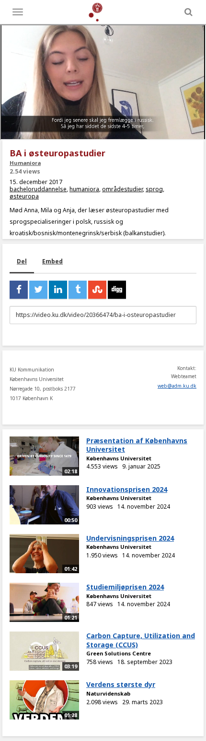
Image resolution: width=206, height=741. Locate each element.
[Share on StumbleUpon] (97, 290)
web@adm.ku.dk (177, 385)
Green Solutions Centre (118, 653)
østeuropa (24, 196)
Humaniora (25, 162)
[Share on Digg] (117, 290)
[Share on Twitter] (38, 290)
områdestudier (122, 189)
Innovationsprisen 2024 (126, 489)
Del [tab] (22, 261)
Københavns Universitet (118, 458)
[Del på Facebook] (19, 290)
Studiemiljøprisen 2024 (125, 586)
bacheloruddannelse (38, 189)
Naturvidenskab (108, 693)
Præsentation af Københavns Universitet (136, 445)
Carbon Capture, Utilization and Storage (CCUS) (140, 640)
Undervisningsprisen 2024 (130, 538)
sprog (154, 189)
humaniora (84, 189)
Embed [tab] (52, 261)
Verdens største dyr (120, 684)
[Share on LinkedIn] (58, 290)
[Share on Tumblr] (78, 290)
